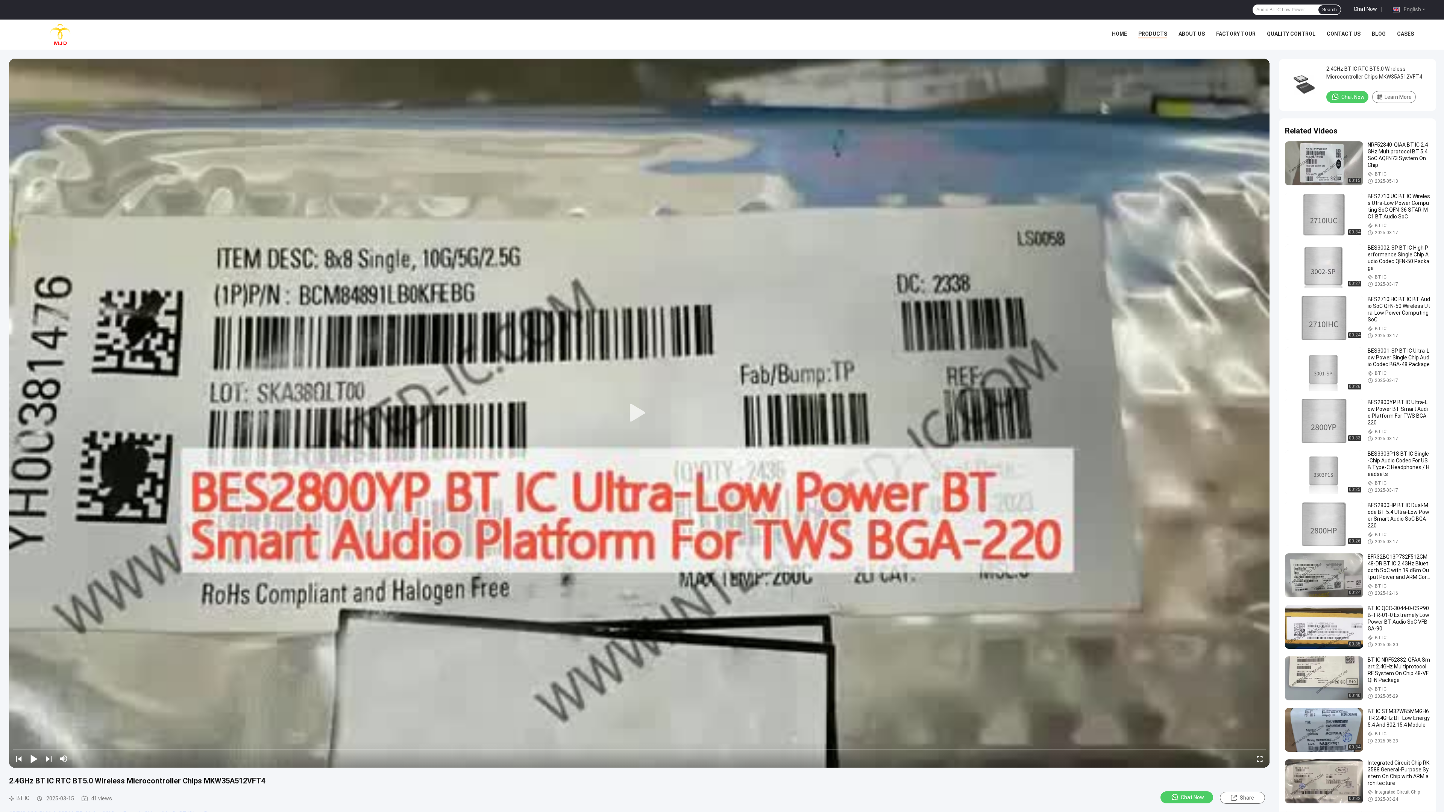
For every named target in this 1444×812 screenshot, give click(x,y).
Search (1329, 9)
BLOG (1379, 34)
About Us (1192, 34)
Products (1152, 34)
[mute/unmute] (63, 758)
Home (1119, 34)
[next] (48, 758)
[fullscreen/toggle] (1259, 758)
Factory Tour (1236, 34)
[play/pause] (33, 758)
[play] (639, 413)
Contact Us (1344, 34)
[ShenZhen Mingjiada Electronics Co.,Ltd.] (60, 34)
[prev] (18, 758)
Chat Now (1365, 9)
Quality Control (1291, 34)
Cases (1405, 34)
